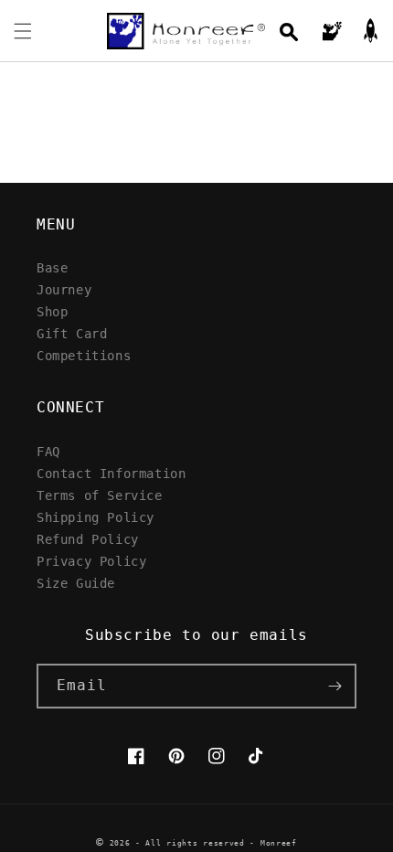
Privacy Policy (91, 561)
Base (52, 267)
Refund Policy (88, 539)
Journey (64, 289)
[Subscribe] (334, 686)
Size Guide (76, 583)
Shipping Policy (95, 517)
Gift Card (72, 333)
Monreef (278, 842)
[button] (23, 31)
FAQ (48, 451)
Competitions (84, 355)
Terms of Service (100, 495)
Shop (52, 311)
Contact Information (111, 473)
